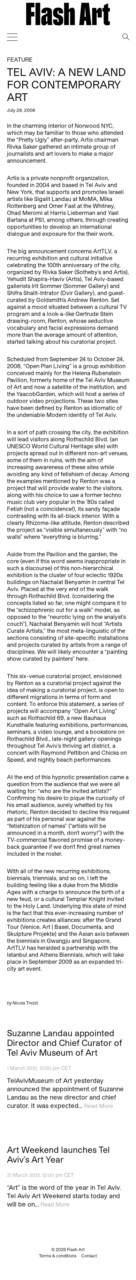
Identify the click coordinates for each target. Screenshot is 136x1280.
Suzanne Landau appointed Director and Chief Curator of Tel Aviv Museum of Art (64, 1042)
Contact (89, 1255)
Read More (98, 1105)
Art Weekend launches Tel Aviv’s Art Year (58, 1154)
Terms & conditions (57, 1255)
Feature (19, 59)
